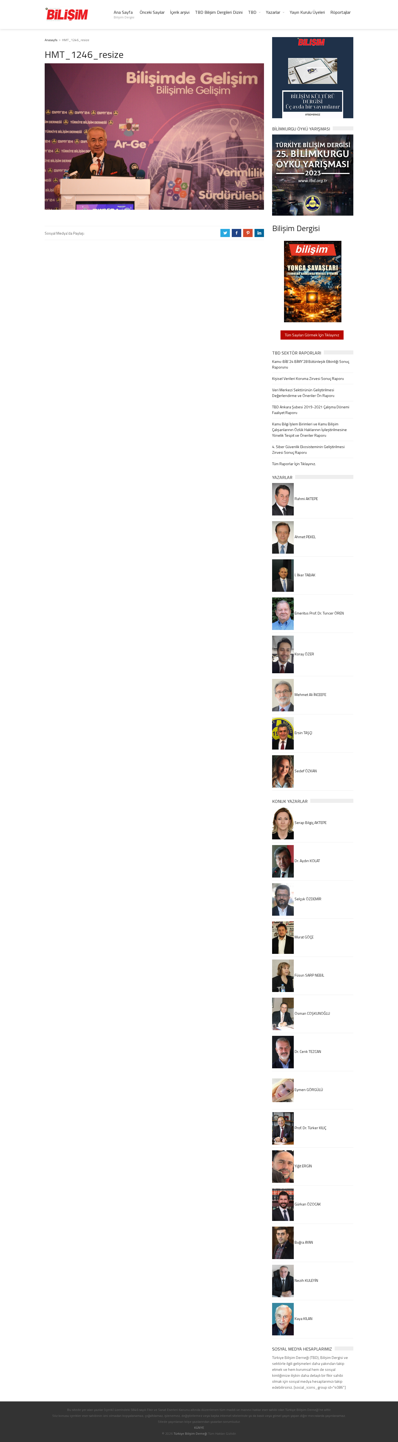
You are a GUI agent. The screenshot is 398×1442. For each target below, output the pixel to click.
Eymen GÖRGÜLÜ (308, 1089)
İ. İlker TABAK (304, 575)
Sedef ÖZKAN (305, 771)
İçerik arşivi (180, 12)
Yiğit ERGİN (303, 1166)
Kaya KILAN (303, 1318)
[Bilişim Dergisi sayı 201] (312, 281)
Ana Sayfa (124, 14)
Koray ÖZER (304, 654)
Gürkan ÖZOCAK (307, 1204)
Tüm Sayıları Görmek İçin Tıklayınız (312, 335)
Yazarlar (273, 12)
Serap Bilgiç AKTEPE (310, 822)
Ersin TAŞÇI (303, 732)
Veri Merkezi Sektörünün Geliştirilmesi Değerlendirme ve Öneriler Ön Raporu (303, 392)
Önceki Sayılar (152, 12)
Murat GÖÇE (304, 937)
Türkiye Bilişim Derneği (190, 1433)
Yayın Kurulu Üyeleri (307, 12)
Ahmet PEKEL (305, 537)
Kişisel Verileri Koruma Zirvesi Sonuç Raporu (308, 378)
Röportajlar (340, 12)
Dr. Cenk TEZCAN (307, 1051)
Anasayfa (51, 39)
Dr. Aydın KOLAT (307, 860)
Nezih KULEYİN (306, 1280)
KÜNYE (199, 1427)
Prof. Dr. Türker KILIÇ (310, 1128)
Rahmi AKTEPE (306, 498)
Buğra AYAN (303, 1242)
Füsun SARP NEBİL (309, 975)
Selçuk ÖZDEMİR (307, 899)
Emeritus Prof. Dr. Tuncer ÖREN (319, 613)
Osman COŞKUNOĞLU (312, 1013)
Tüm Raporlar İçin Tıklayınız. (294, 464)
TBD (252, 12)
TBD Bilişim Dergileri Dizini (219, 12)
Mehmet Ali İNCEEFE (310, 694)
